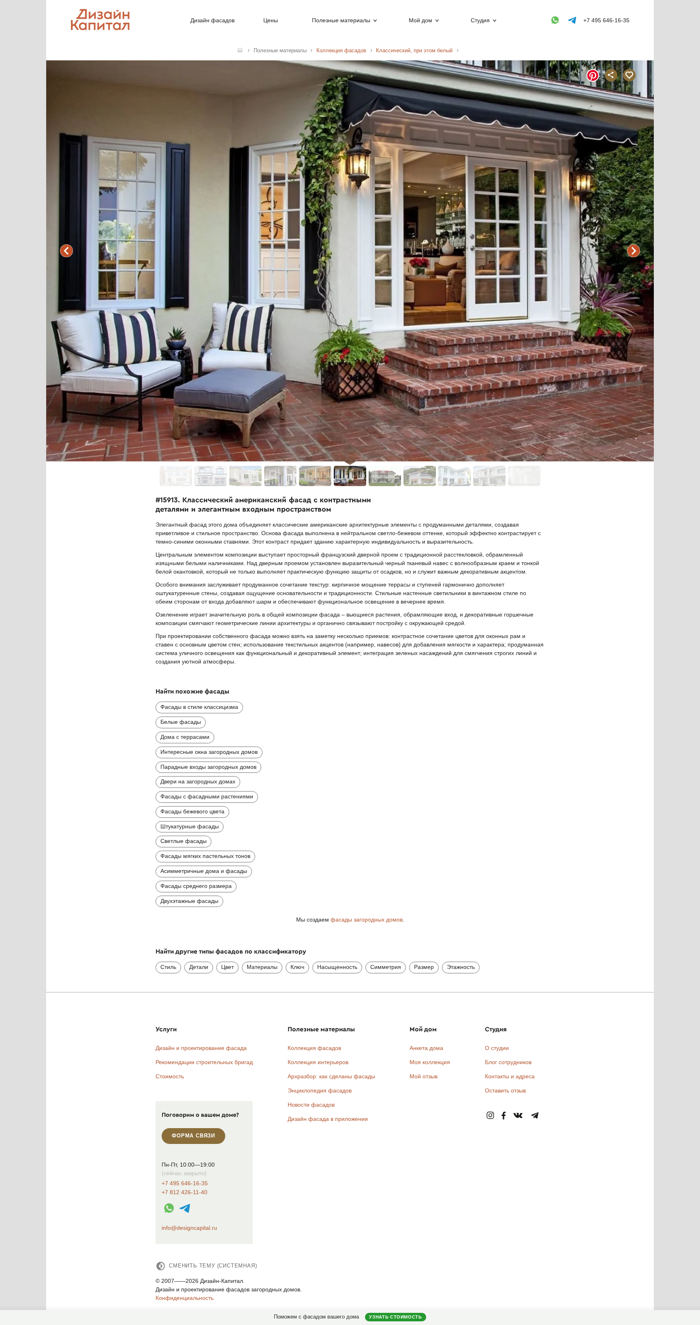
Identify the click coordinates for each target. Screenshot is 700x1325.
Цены (270, 20)
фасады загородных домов (367, 919)
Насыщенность (337, 967)
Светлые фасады (183, 841)
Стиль (168, 967)
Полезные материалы (341, 20)
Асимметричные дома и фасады (203, 871)
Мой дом (420, 20)
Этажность (461, 967)
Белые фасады (180, 722)
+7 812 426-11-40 (184, 1192)
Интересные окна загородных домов (209, 752)
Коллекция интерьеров (318, 1062)
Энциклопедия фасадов (320, 1090)
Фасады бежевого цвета (192, 811)
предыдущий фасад (66, 251)
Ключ (297, 967)
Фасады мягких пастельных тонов (205, 856)
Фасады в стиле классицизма (199, 707)
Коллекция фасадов (314, 1048)
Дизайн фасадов (212, 20)
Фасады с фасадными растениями (206, 796)
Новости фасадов (311, 1104)
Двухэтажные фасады (189, 901)
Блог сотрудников (508, 1062)
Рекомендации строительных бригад (204, 1062)
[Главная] (240, 50)
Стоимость (170, 1076)
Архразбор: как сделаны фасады (331, 1076)
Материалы (262, 967)
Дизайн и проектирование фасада (201, 1048)
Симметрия (385, 967)
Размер (424, 967)
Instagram (490, 1115)
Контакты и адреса (510, 1076)
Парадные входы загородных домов (208, 767)
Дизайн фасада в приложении (328, 1119)
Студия (480, 20)
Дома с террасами (184, 737)
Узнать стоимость (395, 1316)
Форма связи (193, 1136)
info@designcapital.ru (189, 1228)
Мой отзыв (424, 1076)
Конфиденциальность (184, 1298)
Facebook (503, 1115)
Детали (198, 967)
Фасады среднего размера (196, 886)
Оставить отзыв (505, 1090)
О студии (497, 1048)
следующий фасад (633, 251)
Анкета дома (426, 1048)
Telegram (534, 1115)
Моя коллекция (430, 1062)
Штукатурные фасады (189, 826)
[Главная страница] (101, 29)
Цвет (227, 967)
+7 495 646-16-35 (606, 20)
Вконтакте (518, 1115)
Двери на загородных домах (197, 781)
